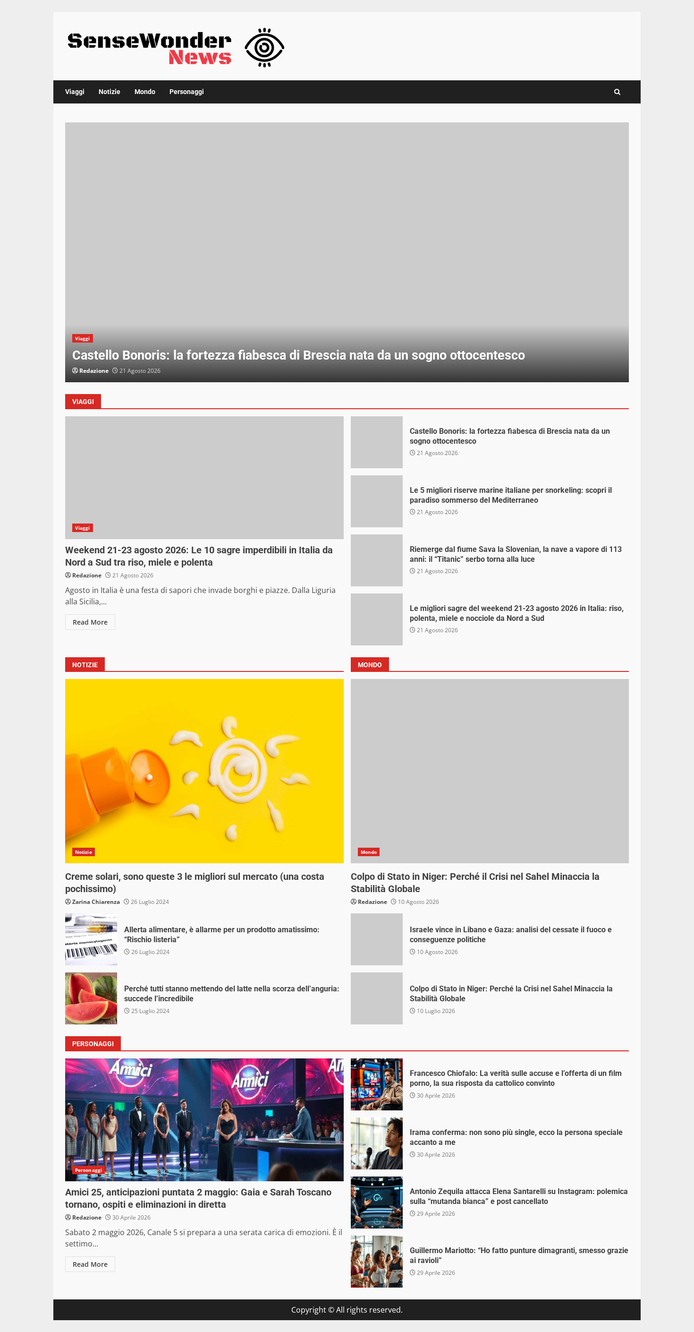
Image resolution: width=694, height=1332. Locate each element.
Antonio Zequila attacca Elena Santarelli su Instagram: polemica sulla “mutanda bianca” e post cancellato (377, 1203)
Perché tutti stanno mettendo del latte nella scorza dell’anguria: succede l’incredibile (91, 998)
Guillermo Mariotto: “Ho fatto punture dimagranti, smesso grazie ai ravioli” (377, 1262)
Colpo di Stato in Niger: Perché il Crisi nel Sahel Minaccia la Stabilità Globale (490, 771)
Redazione (94, 371)
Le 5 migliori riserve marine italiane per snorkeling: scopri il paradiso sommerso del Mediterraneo (377, 501)
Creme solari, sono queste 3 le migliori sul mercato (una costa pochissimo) (204, 771)
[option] (347, 252)
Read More (90, 622)
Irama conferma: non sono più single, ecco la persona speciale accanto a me (377, 1143)
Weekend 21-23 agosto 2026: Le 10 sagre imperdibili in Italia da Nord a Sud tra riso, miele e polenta (204, 477)
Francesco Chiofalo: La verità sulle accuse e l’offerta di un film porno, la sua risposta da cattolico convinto (377, 1084)
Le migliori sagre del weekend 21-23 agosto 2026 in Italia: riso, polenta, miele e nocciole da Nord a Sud (377, 619)
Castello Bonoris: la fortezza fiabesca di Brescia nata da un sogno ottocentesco (347, 252)
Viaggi (75, 91)
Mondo (145, 91)
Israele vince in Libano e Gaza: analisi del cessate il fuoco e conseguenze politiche (377, 939)
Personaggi (186, 91)
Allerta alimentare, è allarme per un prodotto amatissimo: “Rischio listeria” (91, 939)
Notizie (109, 91)
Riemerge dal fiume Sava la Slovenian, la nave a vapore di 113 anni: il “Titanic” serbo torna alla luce (377, 560)
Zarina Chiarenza (96, 902)
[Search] (617, 92)
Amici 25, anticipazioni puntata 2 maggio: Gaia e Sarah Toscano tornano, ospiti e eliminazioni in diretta (204, 1119)
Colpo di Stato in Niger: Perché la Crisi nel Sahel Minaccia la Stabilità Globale (377, 998)
